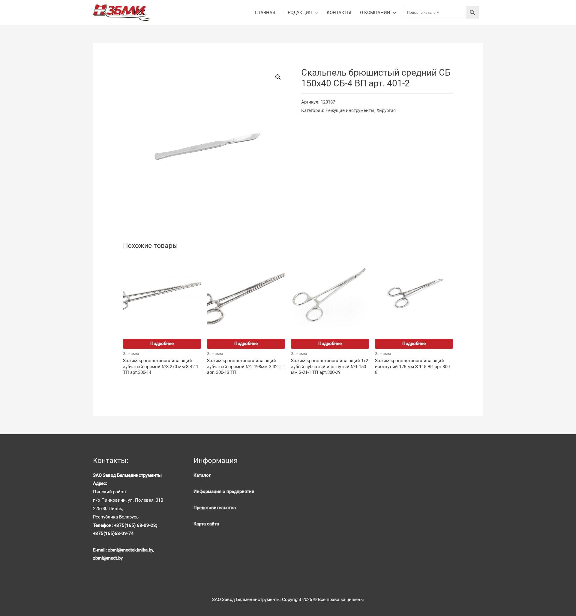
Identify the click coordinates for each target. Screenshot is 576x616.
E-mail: (100, 550)
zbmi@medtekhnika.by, (131, 550)
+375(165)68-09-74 (113, 533)
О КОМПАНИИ (375, 12)
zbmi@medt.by (108, 558)
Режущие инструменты (350, 110)
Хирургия (386, 110)
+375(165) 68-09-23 (135, 525)
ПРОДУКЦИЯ (298, 12)
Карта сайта (206, 524)
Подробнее (162, 343)
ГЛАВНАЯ (265, 12)
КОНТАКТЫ (339, 12)
